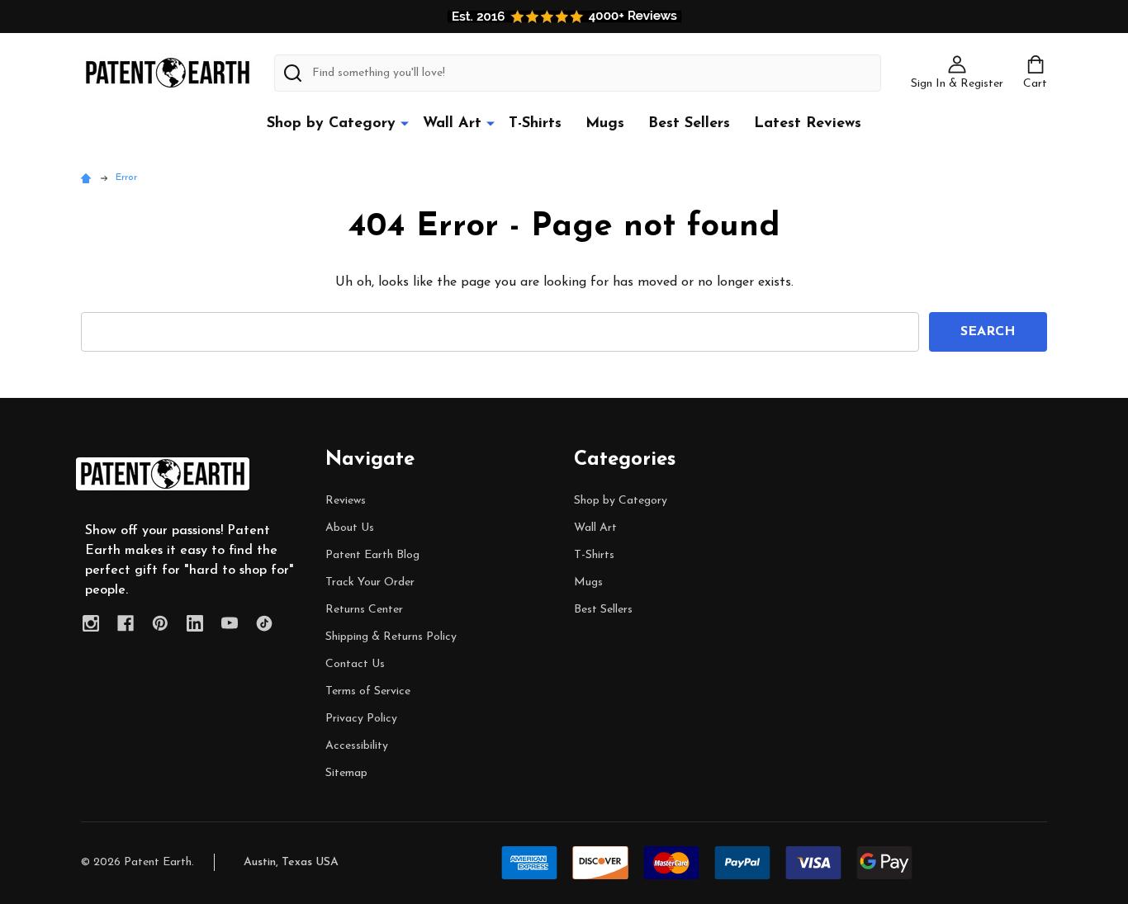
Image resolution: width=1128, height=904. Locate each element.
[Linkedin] (195, 623)
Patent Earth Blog (372, 555)
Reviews (345, 501)
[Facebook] (125, 623)
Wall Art (452, 123)
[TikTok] (264, 623)
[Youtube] (229, 623)
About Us (349, 528)
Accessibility (356, 746)
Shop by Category (331, 123)
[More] (404, 123)
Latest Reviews (807, 123)
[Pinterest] (160, 623)
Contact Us (355, 664)
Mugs (604, 123)
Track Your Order (370, 582)
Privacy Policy (361, 718)
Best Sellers (689, 123)
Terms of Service (367, 691)
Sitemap (346, 773)
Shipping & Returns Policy (391, 637)
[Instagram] (91, 623)
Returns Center (364, 609)
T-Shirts (535, 123)
